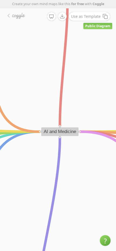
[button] (105, 240)
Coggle (98, 4)
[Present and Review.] (51, 16)
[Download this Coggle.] (62, 16)
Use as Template (86, 16)
